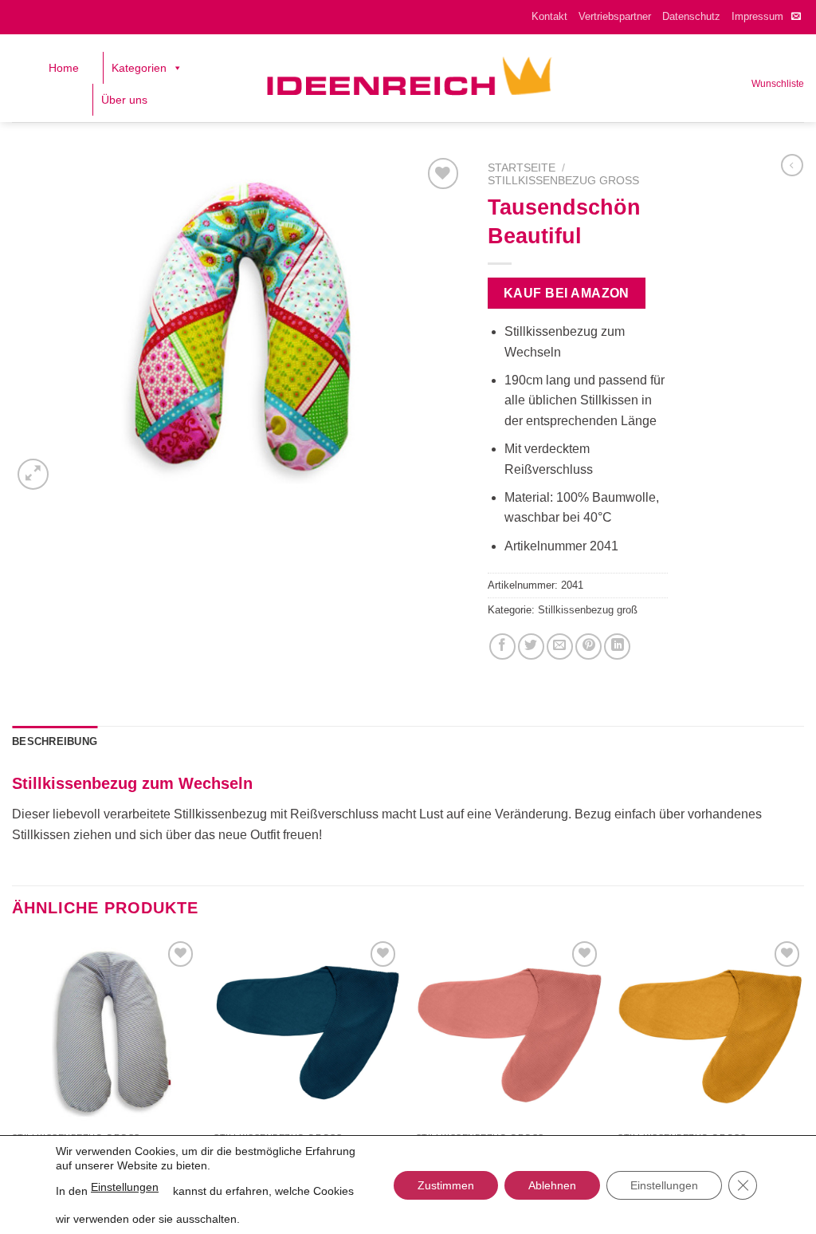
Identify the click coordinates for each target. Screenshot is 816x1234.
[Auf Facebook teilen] (502, 646)
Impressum (757, 16)
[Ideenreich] (408, 78)
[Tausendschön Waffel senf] (711, 1030)
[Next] (803, 1065)
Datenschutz (691, 16)
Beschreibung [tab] (54, 741)
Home (64, 67)
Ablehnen (552, 1185)
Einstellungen (125, 1187)
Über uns (124, 99)
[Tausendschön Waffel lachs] (509, 1030)
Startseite (521, 168)
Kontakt (549, 16)
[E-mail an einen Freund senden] (560, 646)
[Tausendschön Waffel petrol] (307, 1030)
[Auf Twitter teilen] (531, 646)
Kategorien (139, 67)
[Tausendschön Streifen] (105, 1030)
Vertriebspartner (615, 16)
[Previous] (13, 1065)
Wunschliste (777, 83)
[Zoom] (33, 474)
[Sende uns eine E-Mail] (796, 16)
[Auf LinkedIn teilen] (617, 646)
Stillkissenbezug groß (563, 181)
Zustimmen (446, 1185)
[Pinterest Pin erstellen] (588, 646)
